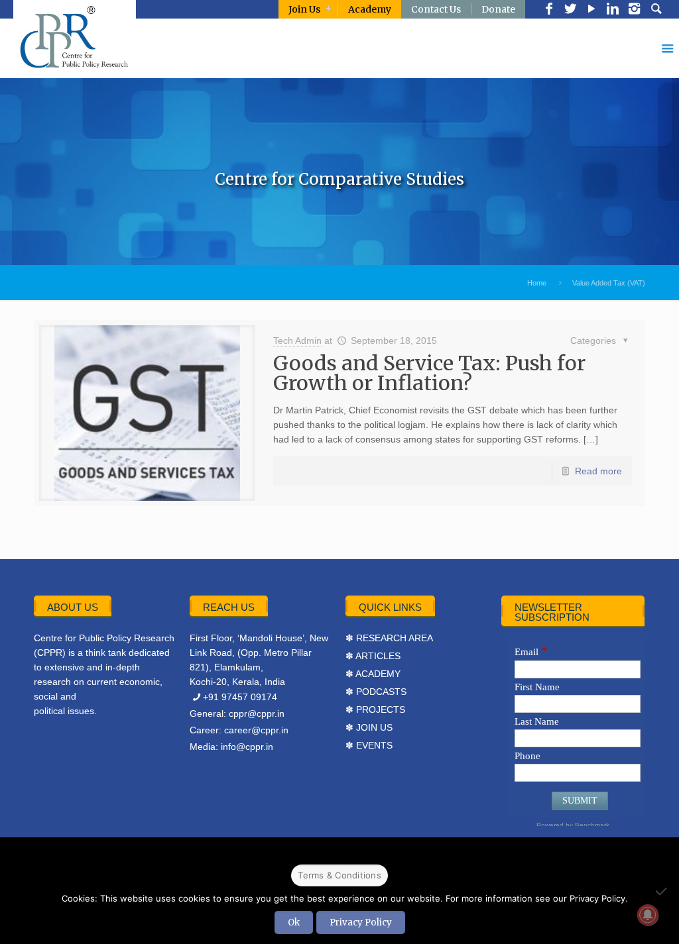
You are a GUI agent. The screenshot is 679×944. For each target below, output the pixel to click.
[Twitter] (570, 10)
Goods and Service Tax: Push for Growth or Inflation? (429, 372)
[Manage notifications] (647, 914)
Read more (598, 471)
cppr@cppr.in (256, 713)
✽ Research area (389, 638)
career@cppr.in (256, 730)
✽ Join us (369, 727)
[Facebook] (549, 10)
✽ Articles (373, 656)
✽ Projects (375, 709)
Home (536, 283)
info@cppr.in (247, 746)
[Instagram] (634, 10)
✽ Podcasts (375, 691)
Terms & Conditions (339, 875)
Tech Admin (297, 340)
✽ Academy (373, 673)
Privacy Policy (361, 922)
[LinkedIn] (612, 10)
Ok (294, 922)
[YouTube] (591, 10)
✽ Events (369, 745)
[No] (662, 891)
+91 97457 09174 (240, 697)
